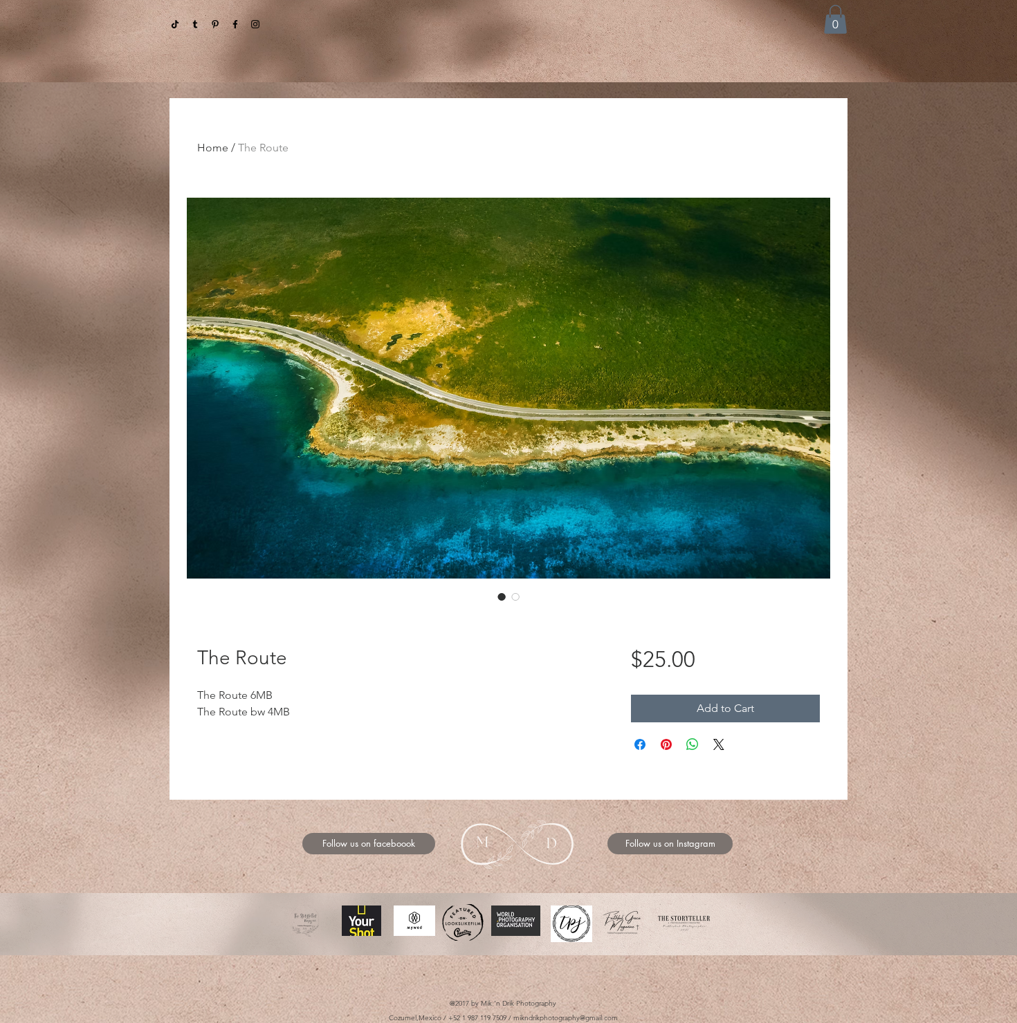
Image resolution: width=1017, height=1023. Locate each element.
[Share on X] (719, 744)
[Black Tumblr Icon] (195, 24)
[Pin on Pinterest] (666, 744)
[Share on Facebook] (640, 744)
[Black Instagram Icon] (255, 24)
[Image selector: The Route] (501, 596)
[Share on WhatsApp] (692, 744)
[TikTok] (175, 24)
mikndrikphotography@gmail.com (565, 1017)
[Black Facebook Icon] (235, 24)
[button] (835, 19)
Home (212, 147)
